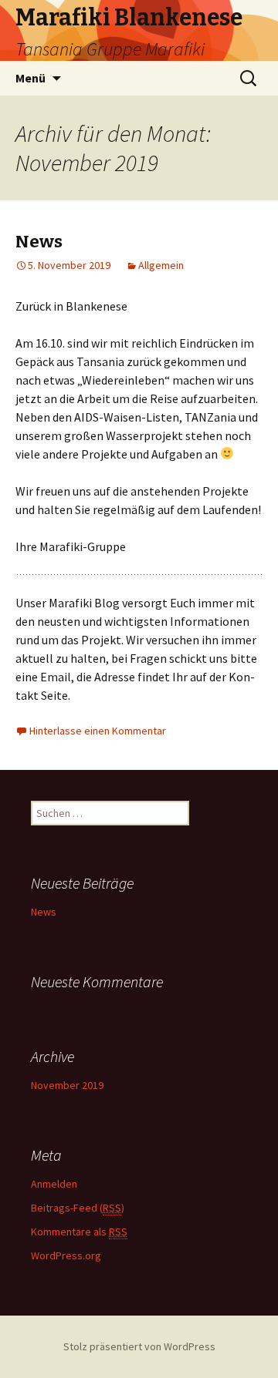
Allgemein (161, 265)
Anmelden (54, 1184)
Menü (30, 78)
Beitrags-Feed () (77, 1208)
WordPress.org (66, 1255)
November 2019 (67, 1085)
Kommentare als (79, 1232)
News (39, 241)
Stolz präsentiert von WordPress (139, 1346)
